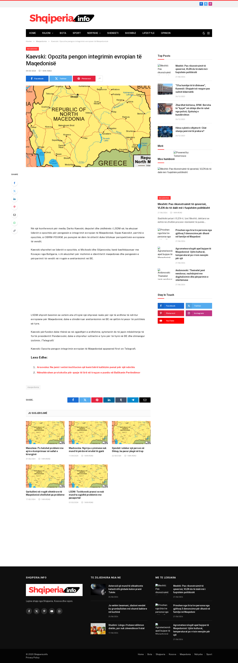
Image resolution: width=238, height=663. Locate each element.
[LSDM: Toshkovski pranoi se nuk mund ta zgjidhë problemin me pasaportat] (88, 475)
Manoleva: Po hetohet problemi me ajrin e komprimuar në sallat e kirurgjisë (44, 451)
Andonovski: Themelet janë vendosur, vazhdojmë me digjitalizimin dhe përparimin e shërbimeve (192, 275)
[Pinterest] (14, 207)
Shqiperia (160, 654)
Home (32, 33)
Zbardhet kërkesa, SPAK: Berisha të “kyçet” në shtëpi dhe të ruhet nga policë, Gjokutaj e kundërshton (193, 110)
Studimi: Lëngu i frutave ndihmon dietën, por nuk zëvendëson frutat (126, 627)
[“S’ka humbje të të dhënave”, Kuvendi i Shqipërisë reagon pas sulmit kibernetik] (165, 89)
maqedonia (33, 387)
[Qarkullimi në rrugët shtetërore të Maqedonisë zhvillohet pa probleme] (45, 475)
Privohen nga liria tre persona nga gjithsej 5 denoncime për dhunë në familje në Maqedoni (194, 233)
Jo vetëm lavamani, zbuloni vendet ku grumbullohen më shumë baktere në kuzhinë (127, 608)
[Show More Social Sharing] (99, 79)
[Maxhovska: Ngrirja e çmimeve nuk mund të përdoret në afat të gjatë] (88, 432)
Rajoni (46, 33)
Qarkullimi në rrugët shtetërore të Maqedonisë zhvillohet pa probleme (45, 493)
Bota (63, 33)
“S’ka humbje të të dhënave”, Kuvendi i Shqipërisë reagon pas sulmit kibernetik (193, 88)
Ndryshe (92, 33)
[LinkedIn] (14, 199)
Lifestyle (148, 33)
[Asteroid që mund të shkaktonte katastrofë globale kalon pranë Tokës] (98, 589)
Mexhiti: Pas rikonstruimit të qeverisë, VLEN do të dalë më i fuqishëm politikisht (192, 69)
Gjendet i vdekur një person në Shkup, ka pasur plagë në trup (128, 449)
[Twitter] (14, 191)
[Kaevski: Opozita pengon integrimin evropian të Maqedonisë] (88, 126)
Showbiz (130, 33)
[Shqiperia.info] (62, 18)
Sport (77, 33)
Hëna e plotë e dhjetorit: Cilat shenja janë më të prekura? (191, 130)
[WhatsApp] (14, 223)
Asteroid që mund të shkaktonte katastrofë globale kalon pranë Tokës (125, 589)
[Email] (14, 215)
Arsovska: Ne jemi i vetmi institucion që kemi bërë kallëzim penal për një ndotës (86, 367)
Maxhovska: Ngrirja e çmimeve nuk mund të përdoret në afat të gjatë (87, 449)
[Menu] (208, 33)
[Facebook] (14, 183)
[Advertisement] (88, 197)
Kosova (172, 654)
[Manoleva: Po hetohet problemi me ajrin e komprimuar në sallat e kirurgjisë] (45, 432)
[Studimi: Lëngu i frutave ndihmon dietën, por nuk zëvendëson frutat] (98, 628)
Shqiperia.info (41, 654)
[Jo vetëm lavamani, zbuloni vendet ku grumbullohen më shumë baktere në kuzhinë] (98, 609)
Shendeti (113, 33)
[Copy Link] (14, 231)
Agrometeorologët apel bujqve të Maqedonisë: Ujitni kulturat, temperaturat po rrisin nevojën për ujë (193, 253)
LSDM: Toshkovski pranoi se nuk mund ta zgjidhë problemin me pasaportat (86, 494)
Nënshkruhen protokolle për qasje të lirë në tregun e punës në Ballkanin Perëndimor (88, 372)
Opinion (165, 33)
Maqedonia (32, 49)
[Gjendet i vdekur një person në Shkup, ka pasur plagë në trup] (131, 432)
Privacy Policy (33, 657)
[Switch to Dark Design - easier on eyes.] (204, 33)
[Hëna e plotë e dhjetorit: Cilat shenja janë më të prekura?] (165, 131)
